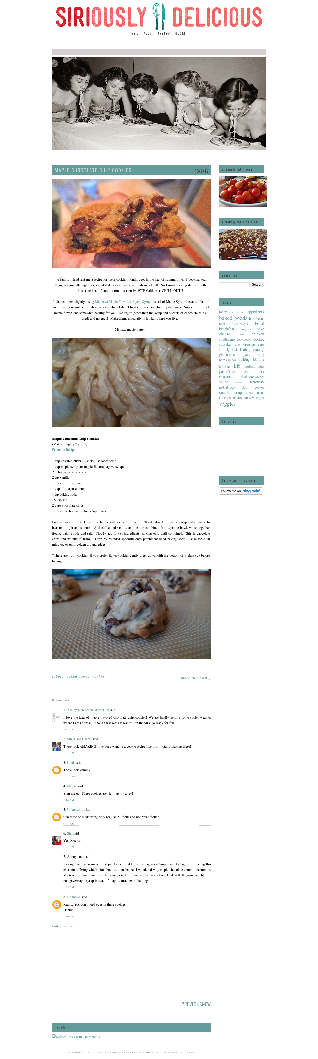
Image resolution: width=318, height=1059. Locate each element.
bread (259, 323)
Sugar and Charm (79, 738)
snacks (224, 392)
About (149, 33)
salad (243, 376)
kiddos (258, 359)
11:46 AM (69, 729)
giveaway (256, 349)
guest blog (253, 354)
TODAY (223, 311)
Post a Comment (63, 926)
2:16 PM (68, 800)
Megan (72, 786)
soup (238, 392)
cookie (258, 339)
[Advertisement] (89, 963)
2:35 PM (68, 887)
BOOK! (180, 33)
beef (222, 323)
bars (252, 318)
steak (249, 393)
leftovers (224, 367)
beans (260, 318)
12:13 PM (69, 753)
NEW (206, 1004)
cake (260, 328)
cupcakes (225, 344)
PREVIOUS (192, 1004)
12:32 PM (69, 776)
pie (246, 372)
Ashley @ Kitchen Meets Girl (88, 709)
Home (134, 33)
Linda (71, 762)
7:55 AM (68, 847)
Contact (164, 33)
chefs (241, 334)
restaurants (228, 376)
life (237, 365)
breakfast (226, 328)
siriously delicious (85, 1052)
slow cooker (253, 387)
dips (237, 344)
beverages (240, 323)
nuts (261, 366)
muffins (249, 366)
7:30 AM (68, 916)
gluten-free (227, 354)
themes (225, 397)
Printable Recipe (63, 449)
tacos (260, 392)
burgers (245, 329)
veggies (227, 403)
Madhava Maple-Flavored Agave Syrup (123, 301)
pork (261, 371)
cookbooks (244, 339)
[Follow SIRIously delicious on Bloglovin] (240, 493)
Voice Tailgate (237, 312)
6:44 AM (68, 823)
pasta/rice (227, 371)
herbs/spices (227, 359)
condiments (227, 339)
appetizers (255, 311)
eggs (261, 344)
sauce (223, 382)
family (224, 349)
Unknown (74, 809)
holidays (244, 359)
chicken (258, 334)
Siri (69, 833)
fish (235, 349)
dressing (249, 344)
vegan (260, 397)
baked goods (233, 317)
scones (239, 382)
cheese (224, 334)
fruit (243, 349)
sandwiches (256, 376)
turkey (249, 397)
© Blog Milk (149, 1052)
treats (237, 397)
